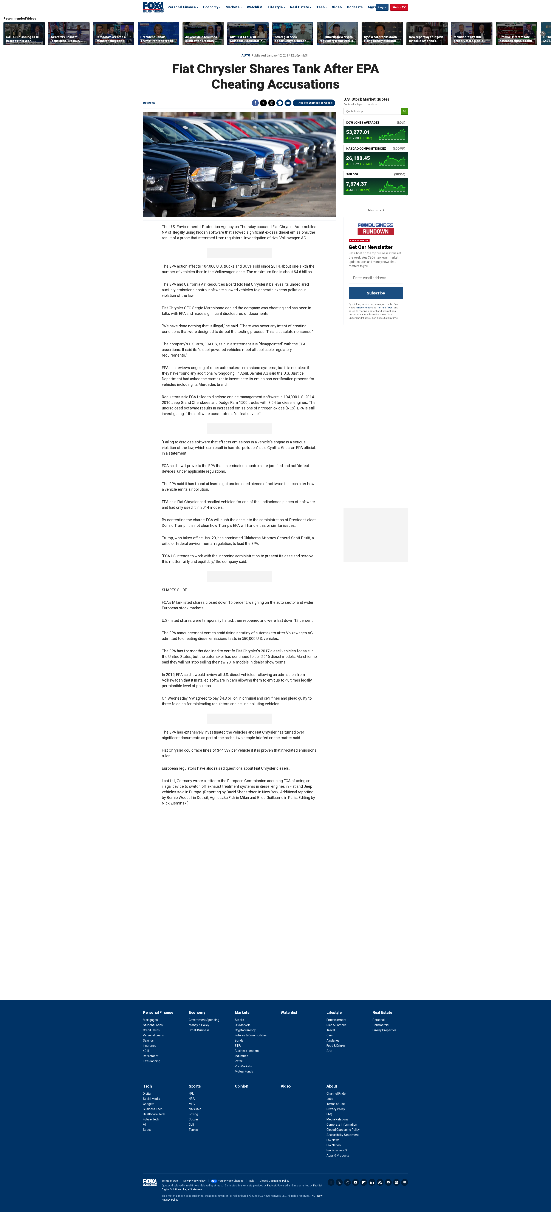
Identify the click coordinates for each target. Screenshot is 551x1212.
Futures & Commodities (251, 1035)
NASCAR (195, 1109)
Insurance (149, 1045)
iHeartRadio (404, 1182)
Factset (271, 1185)
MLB (192, 1104)
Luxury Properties (384, 1030)
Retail (239, 1061)
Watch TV (399, 7)
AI (144, 1124)
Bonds (239, 1040)
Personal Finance (181, 7)
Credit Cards (151, 1030)
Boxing (193, 1114)
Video (337, 7)
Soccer (193, 1119)
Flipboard (363, 1182)
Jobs (330, 1098)
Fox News (333, 1140)
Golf (191, 1124)
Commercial (381, 1025)
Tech (320, 7)
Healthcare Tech (154, 1114)
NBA (192, 1098)
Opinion (241, 1086)
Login (382, 7)
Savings (148, 1040)
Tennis (193, 1129)
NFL (191, 1093)
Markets (233, 7)
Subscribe (376, 293)
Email (288, 103)
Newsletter (388, 1182)
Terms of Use (385, 307)
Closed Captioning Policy (343, 1129)
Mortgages (150, 1020)
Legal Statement (193, 1189)
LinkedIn (371, 1182)
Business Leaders (247, 1051)
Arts (329, 1051)
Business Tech (153, 1109)
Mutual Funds (244, 1071)
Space (147, 1129)
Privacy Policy (363, 307)
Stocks (239, 1020)
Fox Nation (334, 1145)
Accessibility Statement (343, 1135)
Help (251, 1180)
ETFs (238, 1045)
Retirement (150, 1056)
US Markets (243, 1025)
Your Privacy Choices (230, 1180)
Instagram (347, 1182)
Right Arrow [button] (543, 33)
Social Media (151, 1098)
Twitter (263, 103)
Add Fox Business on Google (316, 102)
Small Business (199, 1030)
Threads (271, 103)
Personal (379, 1020)
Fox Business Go (337, 1150)
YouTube (355, 1182)
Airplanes (333, 1040)
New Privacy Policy (194, 1180)
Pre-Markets (243, 1066)
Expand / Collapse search (371, 7)
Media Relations (337, 1119)
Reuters (149, 103)
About (332, 1086)
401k (146, 1051)
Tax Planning (151, 1061)
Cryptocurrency (245, 1030)
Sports (195, 1086)
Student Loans (153, 1025)
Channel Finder (337, 1093)
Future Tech (151, 1119)
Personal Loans (153, 1035)
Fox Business (153, 7)
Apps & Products (338, 1155)
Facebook (255, 103)
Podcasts (355, 7)
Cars (330, 1035)
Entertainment (336, 1020)
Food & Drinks (336, 1045)
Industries (241, 1056)
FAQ (329, 1114)
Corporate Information (342, 1124)
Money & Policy (199, 1025)
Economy (210, 7)
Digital (147, 1093)
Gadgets (148, 1104)
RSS (380, 1182)
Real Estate (299, 7)
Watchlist (255, 7)
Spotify (396, 1182)
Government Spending (204, 1020)
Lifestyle (275, 7)
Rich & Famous (337, 1025)
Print (279, 103)
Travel (331, 1030)
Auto (245, 55)
